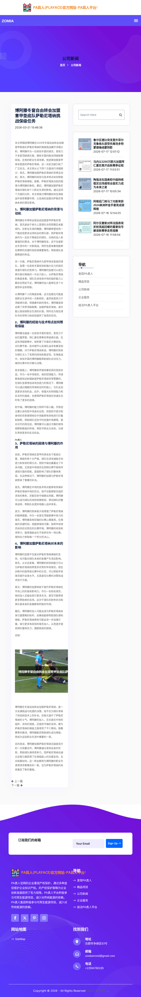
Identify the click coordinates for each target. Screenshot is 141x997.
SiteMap (20, 939)
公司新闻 (83, 289)
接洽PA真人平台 (88, 305)
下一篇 (15, 785)
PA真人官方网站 (96, 990)
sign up (113, 843)
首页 (70, 65)
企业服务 (83, 297)
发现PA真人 (85, 273)
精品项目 (83, 281)
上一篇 (18, 781)
